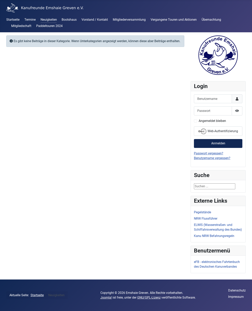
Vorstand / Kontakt (95, 19)
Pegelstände (202, 212)
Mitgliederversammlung (129, 19)
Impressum (236, 297)
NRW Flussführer (205, 218)
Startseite (12, 19)
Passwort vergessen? (208, 153)
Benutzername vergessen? (212, 158)
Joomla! (106, 297)
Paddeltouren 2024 (49, 26)
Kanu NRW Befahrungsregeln (214, 236)
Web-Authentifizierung (222, 131)
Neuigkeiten (49, 19)
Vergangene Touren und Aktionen (174, 19)
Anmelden (218, 143)
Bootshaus (69, 19)
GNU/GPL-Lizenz (149, 297)
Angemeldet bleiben (212, 121)
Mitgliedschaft (21, 26)
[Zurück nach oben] (245, 304)
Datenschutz (237, 290)
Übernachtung (211, 19)
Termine (30, 19)
